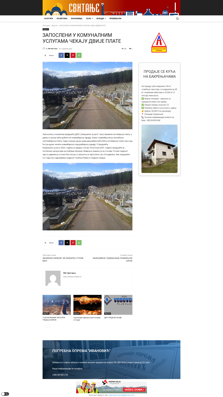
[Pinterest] (73, 55)
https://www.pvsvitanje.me (72, 277)
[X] (67, 55)
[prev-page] (44, 326)
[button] (177, 18)
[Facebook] (61, 55)
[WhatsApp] (79, 55)
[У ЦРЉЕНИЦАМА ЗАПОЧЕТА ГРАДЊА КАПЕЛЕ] (57, 305)
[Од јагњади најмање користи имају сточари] (87, 305)
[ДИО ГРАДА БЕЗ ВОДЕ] (118, 305)
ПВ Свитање (52, 49)
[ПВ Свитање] (44, 48)
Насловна (46, 25)
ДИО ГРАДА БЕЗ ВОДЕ (113, 318)
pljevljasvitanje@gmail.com (121, 395)
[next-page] (48, 326)
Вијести (55, 25)
